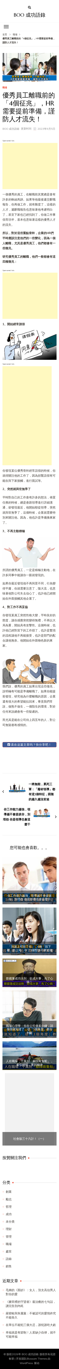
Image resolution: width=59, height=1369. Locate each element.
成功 (9, 1214)
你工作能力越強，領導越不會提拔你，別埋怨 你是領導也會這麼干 (29, 897)
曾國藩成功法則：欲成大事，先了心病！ (29, 980)
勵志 (9, 1199)
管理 (9, 1237)
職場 (4, 87)
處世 (9, 1251)
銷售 (9, 1266)
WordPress (26, 1363)
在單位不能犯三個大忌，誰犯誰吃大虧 (31, 1325)
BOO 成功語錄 (29, 15)
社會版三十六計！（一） (29, 1139)
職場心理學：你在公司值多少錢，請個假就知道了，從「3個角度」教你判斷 (29, 1029)
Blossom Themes (37, 1359)
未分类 (10, 1222)
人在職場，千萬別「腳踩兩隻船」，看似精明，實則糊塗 (29, 1062)
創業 (9, 1192)
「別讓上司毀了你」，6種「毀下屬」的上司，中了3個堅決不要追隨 (29, 948)
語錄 (9, 1259)
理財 (9, 1229)
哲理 (9, 1207)
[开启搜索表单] (29, 7)
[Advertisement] (30, 166)
